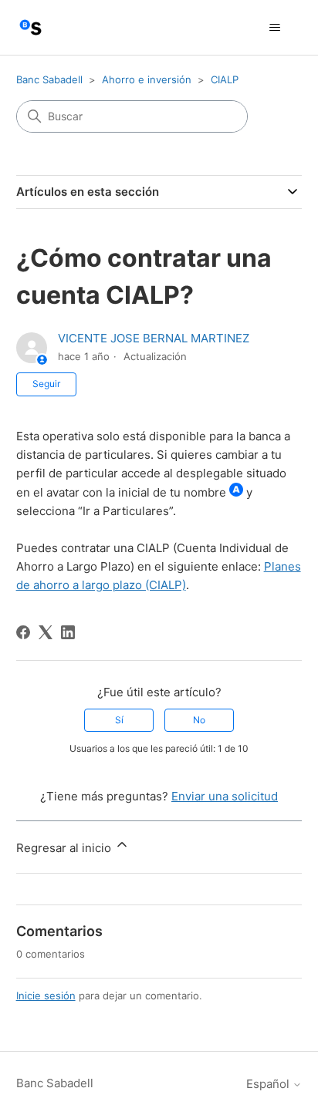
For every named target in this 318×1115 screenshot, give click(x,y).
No (199, 720)
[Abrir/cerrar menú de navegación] (274, 27)
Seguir (46, 383)
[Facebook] (23, 632)
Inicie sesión (46, 995)
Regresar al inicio (65, 847)
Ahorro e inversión (146, 79)
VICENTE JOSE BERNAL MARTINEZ (153, 338)
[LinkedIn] (68, 632)
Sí (119, 720)
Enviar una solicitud (224, 796)
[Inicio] (30, 27)
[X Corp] (45, 632)
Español (269, 1083)
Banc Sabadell (49, 79)
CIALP (224, 79)
